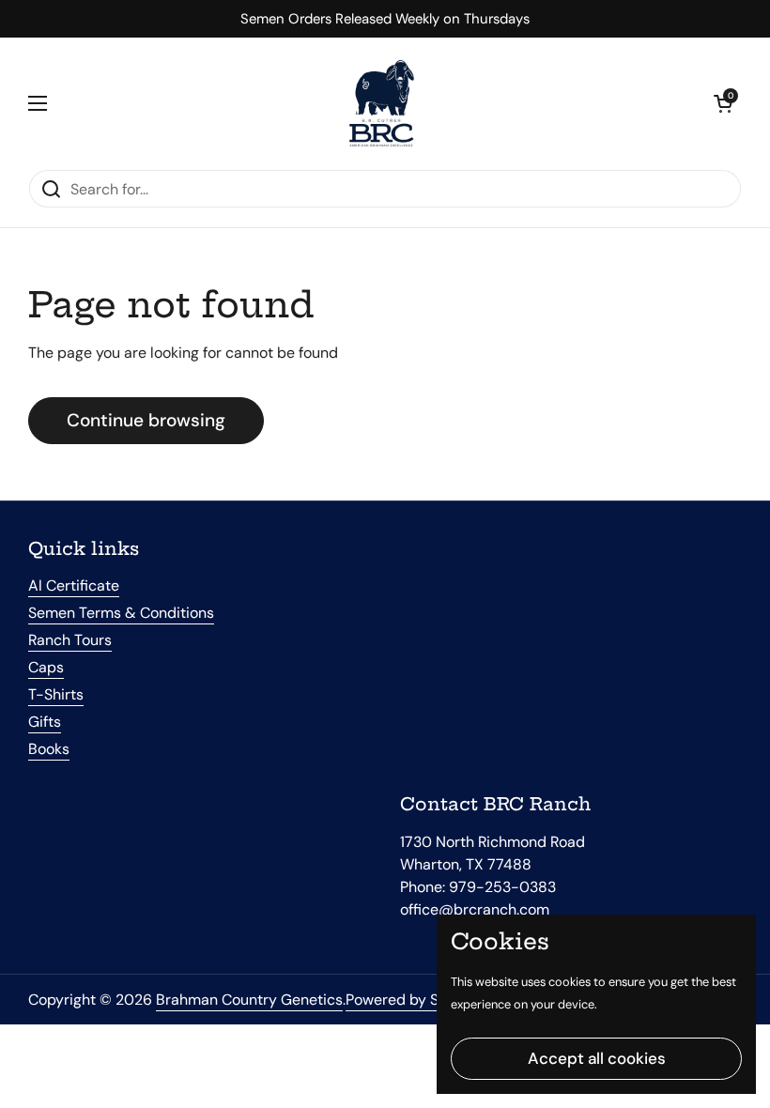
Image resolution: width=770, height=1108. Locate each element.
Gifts (44, 721)
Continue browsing (146, 420)
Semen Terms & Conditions (121, 613)
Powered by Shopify (414, 999)
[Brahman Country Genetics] (380, 103)
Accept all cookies (597, 1058)
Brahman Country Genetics (249, 999)
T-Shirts (56, 694)
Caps (46, 667)
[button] (723, 103)
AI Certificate (73, 585)
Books (48, 749)
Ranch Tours (70, 640)
